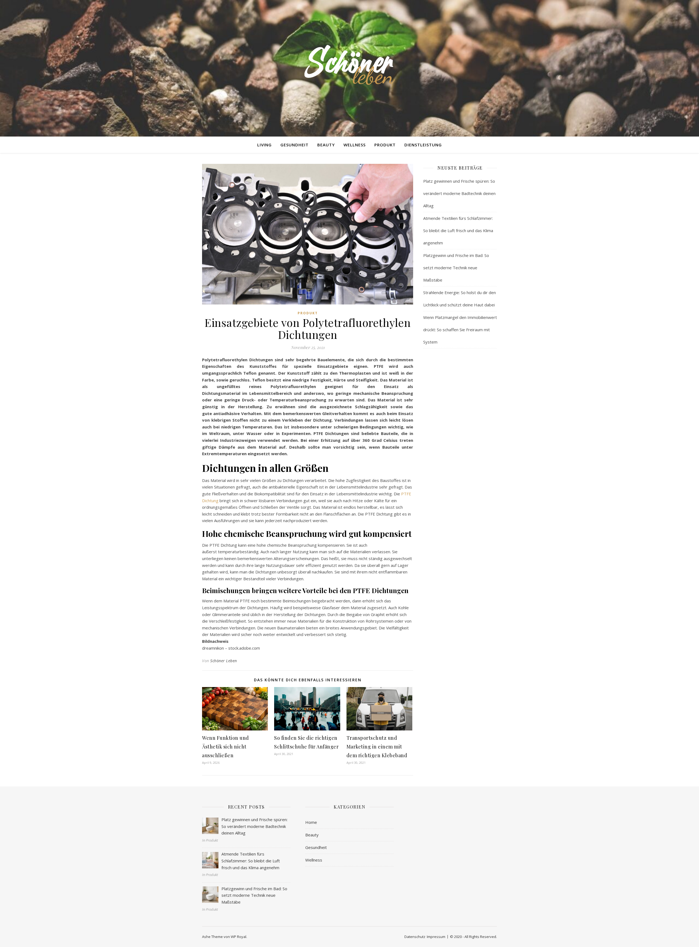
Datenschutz (414, 936)
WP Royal (238, 936)
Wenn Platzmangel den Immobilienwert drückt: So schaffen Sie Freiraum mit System (460, 330)
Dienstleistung (423, 144)
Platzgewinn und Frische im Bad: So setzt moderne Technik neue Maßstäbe (456, 268)
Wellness (354, 144)
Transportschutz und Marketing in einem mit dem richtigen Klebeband (376, 747)
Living (264, 144)
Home (311, 822)
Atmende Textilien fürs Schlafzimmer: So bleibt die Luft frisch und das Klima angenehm (458, 230)
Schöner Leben (223, 660)
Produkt (385, 144)
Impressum (436, 936)
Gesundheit (294, 144)
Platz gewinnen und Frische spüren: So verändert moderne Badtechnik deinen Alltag (459, 193)
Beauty (326, 144)
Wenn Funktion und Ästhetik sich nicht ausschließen (225, 747)
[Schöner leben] (349, 65)
